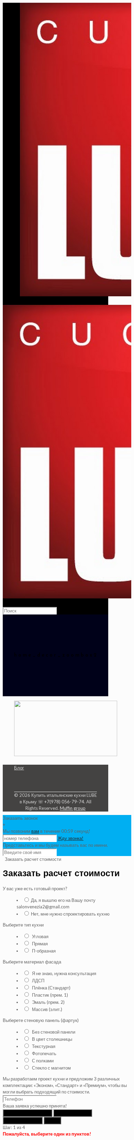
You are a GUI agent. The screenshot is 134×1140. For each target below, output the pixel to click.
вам (35, 831)
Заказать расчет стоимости (32, 859)
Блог (19, 767)
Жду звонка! (70, 838)
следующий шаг (72, 1113)
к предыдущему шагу (27, 1113)
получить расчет (22, 1120)
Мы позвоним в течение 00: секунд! (46, 831)
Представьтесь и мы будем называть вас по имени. (55, 845)
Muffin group (73, 808)
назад (52, 1120)
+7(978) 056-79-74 (64, 801)
